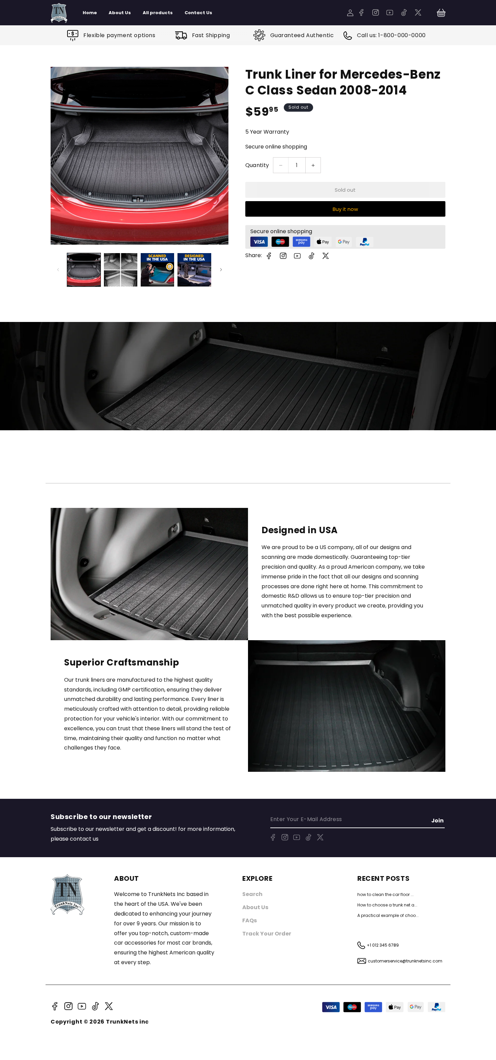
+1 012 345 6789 (383, 945)
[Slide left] (58, 269)
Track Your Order (266, 933)
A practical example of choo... (388, 915)
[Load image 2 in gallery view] (120, 270)
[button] (441, 12)
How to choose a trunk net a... (387, 905)
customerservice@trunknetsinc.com (405, 961)
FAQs (249, 920)
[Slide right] (221, 269)
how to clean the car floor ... (385, 894)
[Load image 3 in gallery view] (157, 270)
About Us (255, 907)
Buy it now (345, 209)
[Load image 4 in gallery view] (194, 270)
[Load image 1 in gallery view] (84, 270)
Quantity (257, 165)
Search (252, 894)
